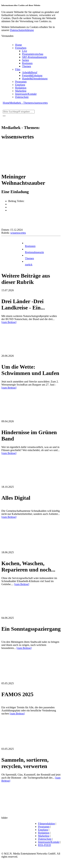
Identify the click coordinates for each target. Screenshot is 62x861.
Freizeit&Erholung (32, 75)
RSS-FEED (44, 845)
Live (24, 50)
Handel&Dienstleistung (35, 78)
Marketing (20, 90)
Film (17, 69)
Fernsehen (20, 47)
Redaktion (20, 87)
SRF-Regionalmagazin (34, 57)
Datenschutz (22, 97)
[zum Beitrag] (8, 322)
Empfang (20, 84)
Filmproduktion (46, 823)
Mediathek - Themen (20, 102)
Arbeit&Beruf (29, 72)
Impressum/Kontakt (26, 93)
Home (18, 44)
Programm (21, 81)
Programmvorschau (32, 54)
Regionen (27, 63)
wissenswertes (40, 102)
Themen (26, 66)
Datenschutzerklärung (22, 30)
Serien (25, 60)
